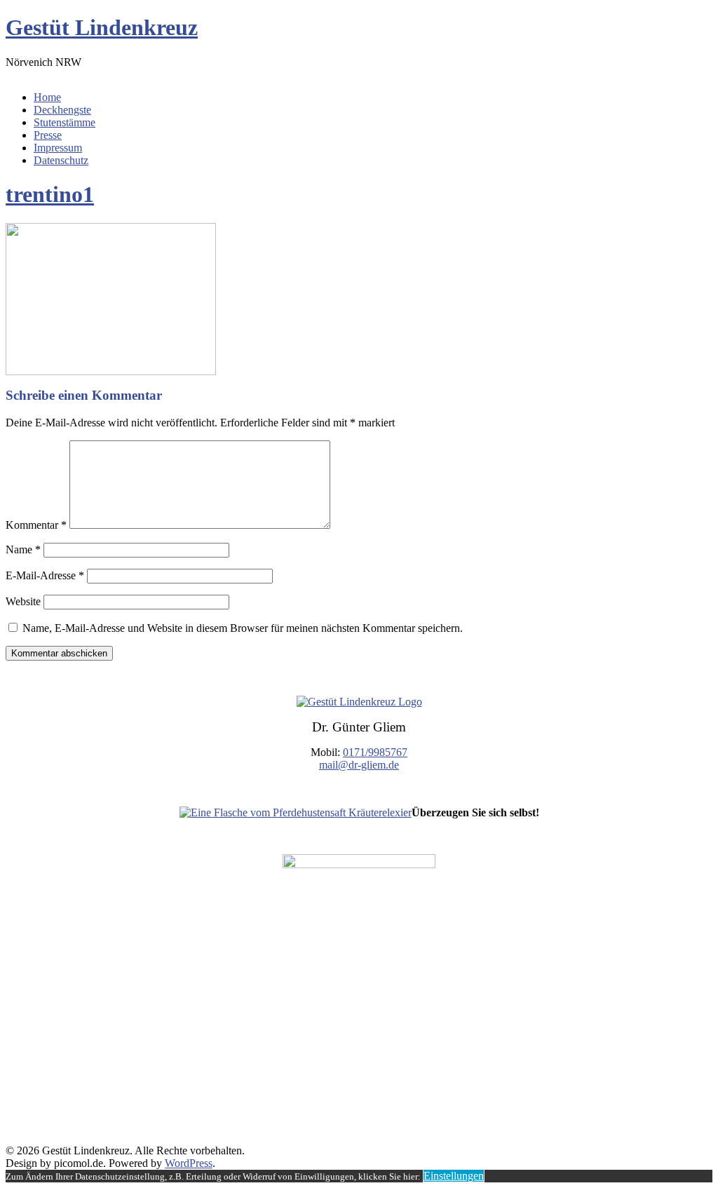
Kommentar (36, 525)
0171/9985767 (375, 752)
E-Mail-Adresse (45, 575)
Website (23, 601)
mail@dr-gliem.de (359, 765)
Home (47, 97)
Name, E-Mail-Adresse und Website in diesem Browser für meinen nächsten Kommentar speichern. (242, 628)
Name (23, 549)
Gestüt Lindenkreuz (102, 27)
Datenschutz (61, 160)
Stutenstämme (64, 122)
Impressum (58, 148)
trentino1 (50, 194)
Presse (48, 135)
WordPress (188, 1163)
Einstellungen (454, 1176)
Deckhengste (62, 110)
